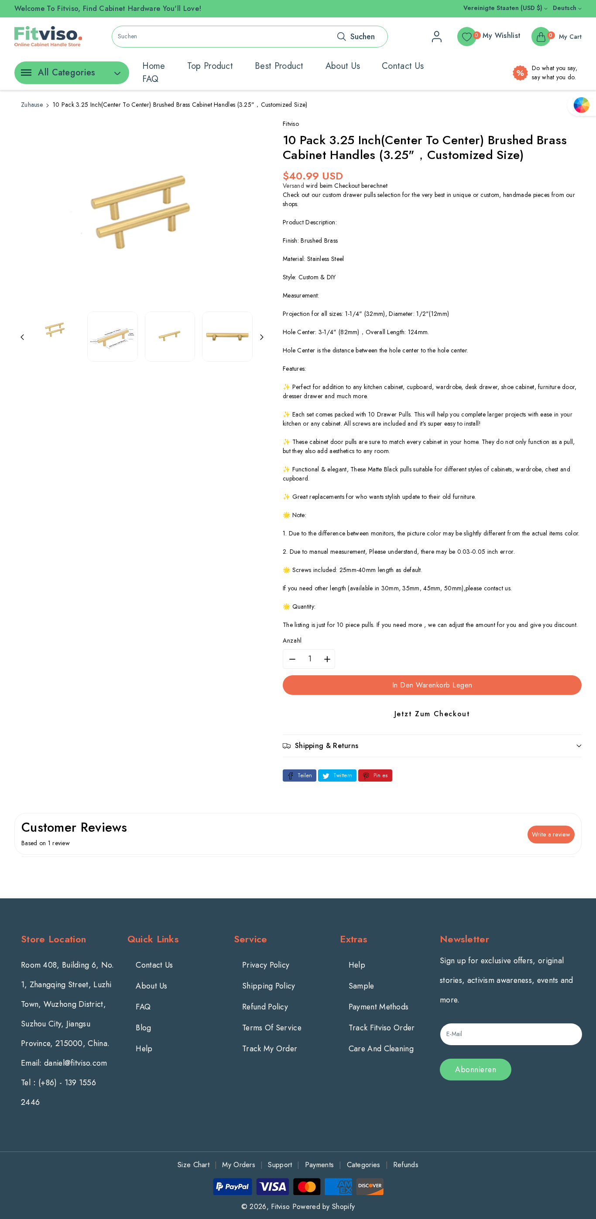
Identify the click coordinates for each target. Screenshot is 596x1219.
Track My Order (269, 1048)
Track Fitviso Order (382, 1027)
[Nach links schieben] (22, 336)
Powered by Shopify (323, 1207)
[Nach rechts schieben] (262, 336)
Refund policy (265, 1006)
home (153, 66)
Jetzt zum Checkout (432, 714)
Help (144, 1048)
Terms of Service (271, 1027)
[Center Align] (24, 75)
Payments (319, 1165)
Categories (363, 1165)
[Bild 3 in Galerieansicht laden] (170, 337)
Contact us (403, 66)
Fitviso (280, 1207)
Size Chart (193, 1165)
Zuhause (32, 104)
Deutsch (565, 7)
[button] (432, 745)
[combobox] (250, 36)
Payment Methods (379, 1006)
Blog (143, 1027)
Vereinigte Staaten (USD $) (503, 7)
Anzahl (292, 640)
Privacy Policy (265, 965)
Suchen (362, 36)
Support (280, 1165)
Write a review (551, 834)
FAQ (150, 79)
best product (279, 66)
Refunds (405, 1165)
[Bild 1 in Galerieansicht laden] (55, 330)
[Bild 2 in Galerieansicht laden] (112, 337)
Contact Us (154, 965)
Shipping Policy (268, 986)
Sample (361, 986)
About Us (151, 986)
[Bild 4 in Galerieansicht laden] (227, 337)
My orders (238, 1165)
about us (342, 66)
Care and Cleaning (381, 1048)
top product (210, 66)
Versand (293, 185)
